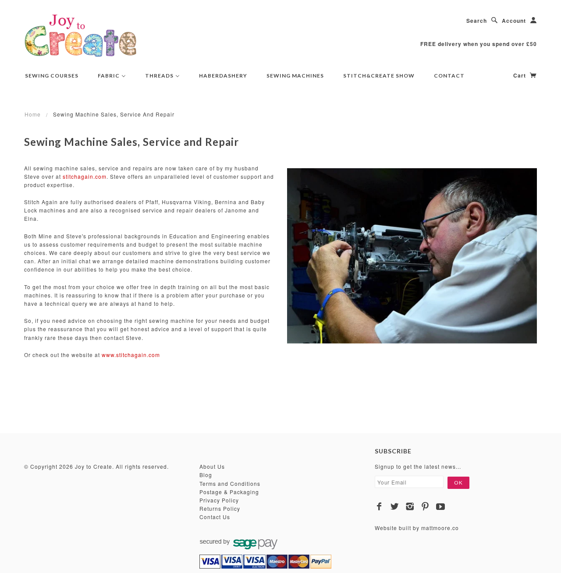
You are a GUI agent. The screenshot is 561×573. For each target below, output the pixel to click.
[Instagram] (410, 506)
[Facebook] (379, 506)
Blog (205, 474)
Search (476, 21)
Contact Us (214, 516)
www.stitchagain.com (131, 354)
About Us (212, 466)
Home (33, 114)
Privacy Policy (219, 500)
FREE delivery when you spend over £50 (478, 44)
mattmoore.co (440, 527)
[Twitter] (394, 506)
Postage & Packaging (229, 491)
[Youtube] (440, 506)
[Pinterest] (425, 506)
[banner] (80, 35)
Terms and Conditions (229, 483)
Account (514, 21)
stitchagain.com (85, 176)
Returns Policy (219, 508)
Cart (520, 75)
